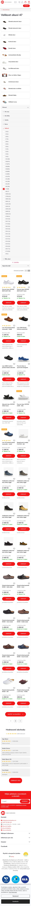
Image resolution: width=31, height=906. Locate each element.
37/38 (8, 196)
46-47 (8, 249)
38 (7, 166)
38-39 (8, 226)
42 (7, 176)
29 (7, 144)
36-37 (8, 221)
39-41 (8, 231)
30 (7, 146)
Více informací (13, 892)
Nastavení (15, 896)
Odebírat (25, 801)
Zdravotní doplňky (6, 826)
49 (7, 254)
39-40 (8, 229)
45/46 (8, 214)
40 (7, 171)
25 (7, 134)
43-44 (8, 241)
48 (7, 191)
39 (7, 169)
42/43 (8, 206)
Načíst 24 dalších (14, 714)
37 (7, 164)
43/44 (8, 209)
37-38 (8, 224)
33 (7, 154)
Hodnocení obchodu (15, 729)
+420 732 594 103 (7, 822)
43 (7, 179)
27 (7, 139)
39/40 (8, 199)
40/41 (8, 201)
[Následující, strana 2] (15, 721)
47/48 (8, 216)
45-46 (8, 246)
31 (7, 149)
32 (7, 151)
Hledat (26, 5)
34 (7, 156)
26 (7, 136)
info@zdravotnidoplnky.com (9, 820)
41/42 (8, 204)
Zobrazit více (15, 780)
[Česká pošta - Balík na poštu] (6, 879)
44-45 (8, 244)
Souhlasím (15, 901)
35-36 (8, 219)
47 (7, 189)
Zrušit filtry (16, 262)
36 (7, 161)
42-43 (8, 239)
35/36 (8, 194)
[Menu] (29, 2)
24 (7, 131)
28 (7, 141)
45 (7, 184)
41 (7, 174)
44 (7, 181)
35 (7, 159)
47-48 (8, 251)
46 (7, 186)
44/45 (8, 211)
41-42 (8, 236)
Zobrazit (8, 302)
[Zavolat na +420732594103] (19, 2)
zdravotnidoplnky (6, 828)
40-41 (8, 234)
